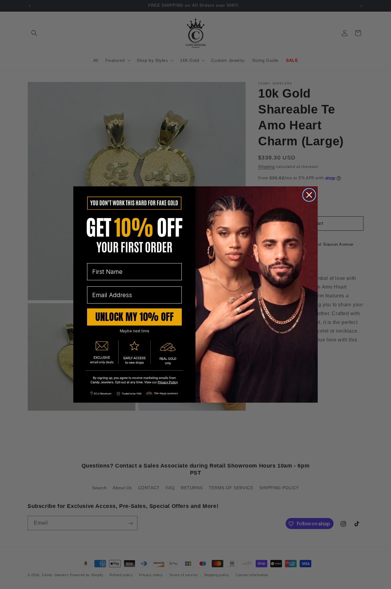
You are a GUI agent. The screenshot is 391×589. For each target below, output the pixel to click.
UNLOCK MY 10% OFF (134, 316)
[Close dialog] (309, 195)
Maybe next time (134, 331)
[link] (134, 381)
